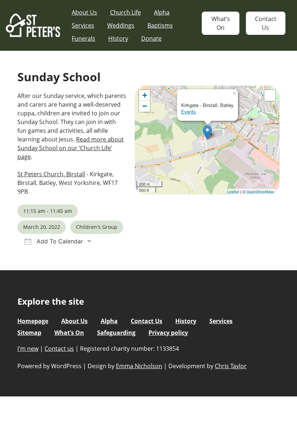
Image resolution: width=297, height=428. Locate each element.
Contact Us (265, 23)
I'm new (27, 349)
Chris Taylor (231, 366)
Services (83, 25)
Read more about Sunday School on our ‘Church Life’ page (70, 148)
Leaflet (233, 191)
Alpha (162, 12)
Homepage (32, 321)
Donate (151, 38)
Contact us (59, 349)
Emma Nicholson (139, 366)
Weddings (120, 25)
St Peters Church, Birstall (51, 174)
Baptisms (160, 25)
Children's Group (96, 226)
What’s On (221, 23)
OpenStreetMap (260, 191)
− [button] (144, 106)
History (118, 38)
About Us (84, 12)
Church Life (125, 12)
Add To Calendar (59, 241)
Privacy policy (168, 333)
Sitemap (29, 333)
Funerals (83, 38)
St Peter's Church (33, 25)
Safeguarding (116, 333)
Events (188, 111)
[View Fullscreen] (269, 95)
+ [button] (144, 95)
